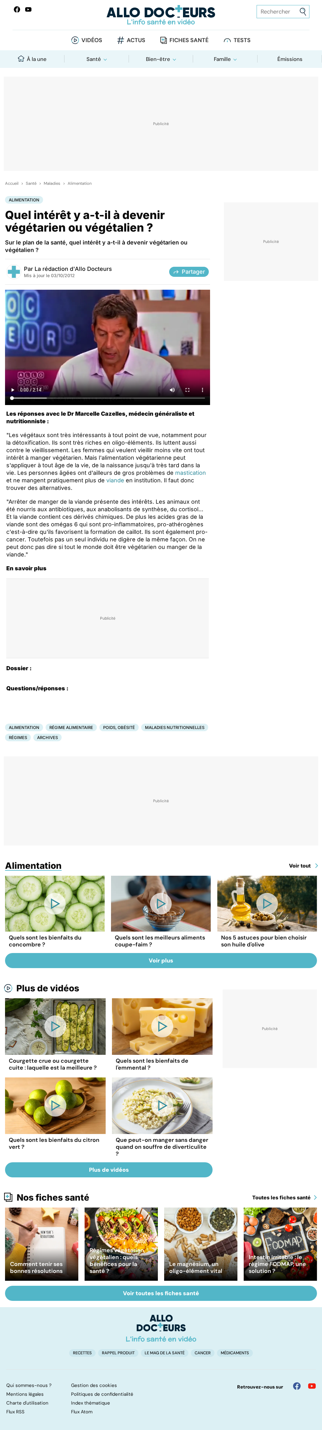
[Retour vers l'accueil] (161, 15)
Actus (136, 40)
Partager (193, 271)
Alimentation (80, 183)
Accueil (12, 183)
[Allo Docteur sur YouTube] (312, 1386)
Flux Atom (81, 1412)
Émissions (290, 59)
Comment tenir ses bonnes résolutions (36, 1267)
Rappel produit (118, 1353)
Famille (222, 59)
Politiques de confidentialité (102, 1394)
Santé (93, 59)
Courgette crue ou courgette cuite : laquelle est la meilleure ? (53, 1064)
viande (115, 480)
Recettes (82, 1353)
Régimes (18, 737)
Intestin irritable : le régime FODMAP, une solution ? (277, 1264)
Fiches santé (188, 40)
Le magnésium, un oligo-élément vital (195, 1267)
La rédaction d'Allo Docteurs (73, 269)
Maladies (52, 183)
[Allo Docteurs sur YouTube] (28, 9)
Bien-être (158, 59)
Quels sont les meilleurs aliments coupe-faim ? (160, 941)
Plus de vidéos (47, 988)
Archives (47, 737)
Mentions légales (25, 1394)
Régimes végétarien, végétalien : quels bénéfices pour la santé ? (117, 1260)
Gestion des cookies (94, 1385)
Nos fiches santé (53, 1197)
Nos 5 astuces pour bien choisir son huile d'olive (264, 941)
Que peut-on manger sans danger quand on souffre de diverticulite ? (162, 1147)
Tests (242, 40)
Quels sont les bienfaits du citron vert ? (54, 1143)
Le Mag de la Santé (165, 1353)
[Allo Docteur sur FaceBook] (17, 9)
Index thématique (90, 1403)
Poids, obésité (119, 727)
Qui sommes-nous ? (29, 1385)
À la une (37, 59)
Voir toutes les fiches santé (161, 1293)
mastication (190, 472)
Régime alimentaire (71, 727)
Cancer (203, 1353)
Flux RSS (15, 1412)
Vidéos (91, 40)
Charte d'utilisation (27, 1403)
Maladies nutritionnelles (174, 727)
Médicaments (235, 1353)
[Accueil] (161, 1328)
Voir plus (161, 960)
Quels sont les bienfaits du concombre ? (45, 941)
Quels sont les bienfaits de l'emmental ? (152, 1064)
